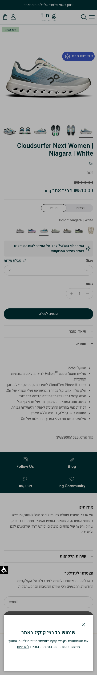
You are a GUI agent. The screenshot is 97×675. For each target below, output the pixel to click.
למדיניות (23, 646)
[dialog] (48, 643)
